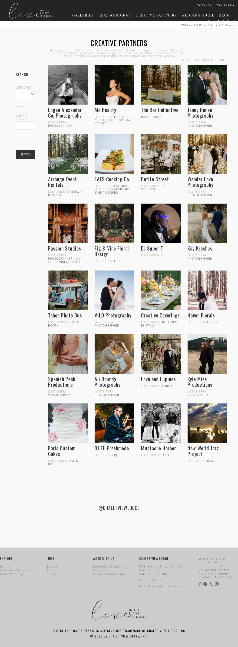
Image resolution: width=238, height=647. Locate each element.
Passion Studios (64, 248)
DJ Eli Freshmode (112, 448)
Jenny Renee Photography (201, 112)
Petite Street (155, 179)
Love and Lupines (158, 379)
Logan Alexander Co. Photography (65, 112)
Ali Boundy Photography (108, 381)
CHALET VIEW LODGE (219, 24)
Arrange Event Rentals (62, 181)
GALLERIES (83, 15)
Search (25, 154)
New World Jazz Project (203, 450)
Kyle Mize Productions (200, 381)
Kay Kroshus (200, 248)
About (51, 570)
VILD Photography (113, 315)
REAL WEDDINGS (115, 15)
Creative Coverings (160, 315)
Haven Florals (201, 315)
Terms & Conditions (109, 574)
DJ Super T (152, 248)
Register (226, 5)
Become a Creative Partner (109, 568)
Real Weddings (12, 574)
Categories (23, 87)
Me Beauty (105, 109)
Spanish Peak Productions (61, 381)
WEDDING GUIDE (198, 15)
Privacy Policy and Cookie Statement (214, 571)
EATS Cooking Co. (112, 179)
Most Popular (203, 60)
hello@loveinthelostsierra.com (165, 586)
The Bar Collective (159, 109)
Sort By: (185, 60)
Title (223, 60)
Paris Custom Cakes (62, 450)
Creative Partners (119, 43)
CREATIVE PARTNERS (156, 15)
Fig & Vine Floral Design (112, 250)
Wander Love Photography (201, 181)
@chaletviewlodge (119, 507)
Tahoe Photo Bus (65, 315)
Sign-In (204, 5)
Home (5, 566)
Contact (52, 574)
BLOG (224, 15)
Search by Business (22, 118)
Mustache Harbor (158, 448)
